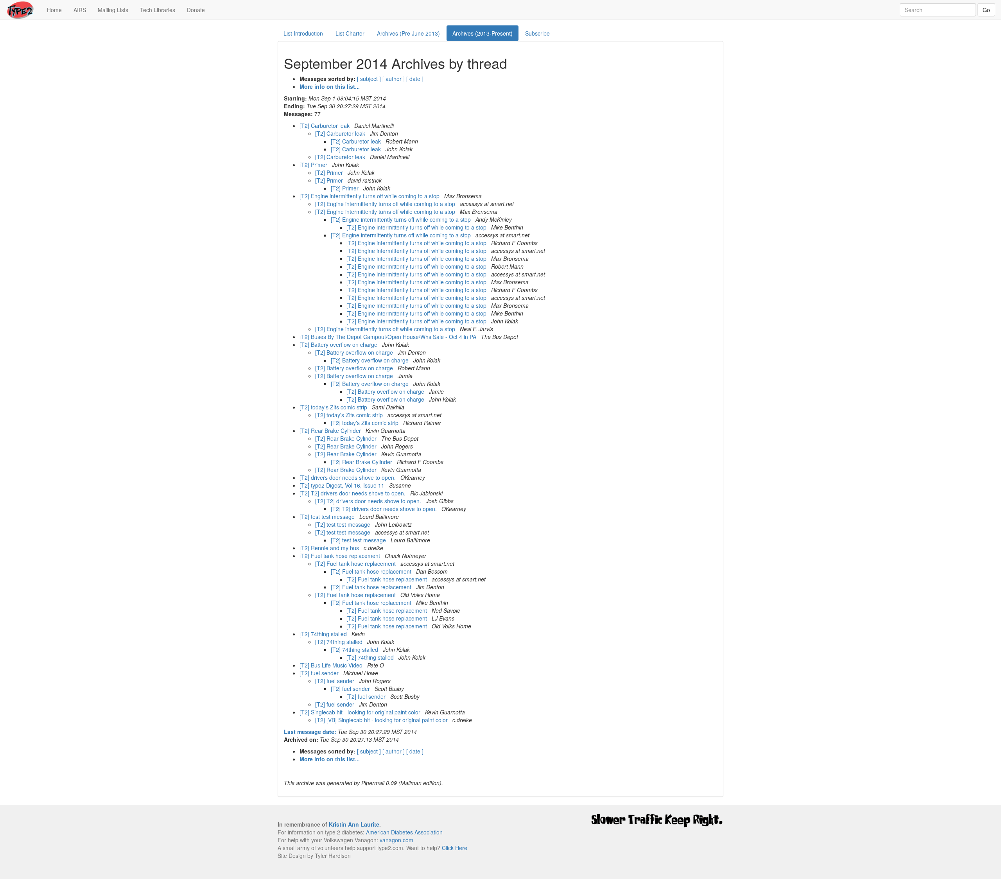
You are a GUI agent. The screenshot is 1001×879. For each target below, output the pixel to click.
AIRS (80, 10)
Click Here (454, 848)
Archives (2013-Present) (482, 33)
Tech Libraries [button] (157, 10)
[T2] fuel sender (320, 673)
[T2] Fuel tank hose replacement (341, 556)
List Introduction (303, 33)
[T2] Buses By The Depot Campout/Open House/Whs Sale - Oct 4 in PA (389, 337)
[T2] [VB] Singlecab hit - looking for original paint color (382, 720)
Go (986, 10)
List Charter (349, 33)
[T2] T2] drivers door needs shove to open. (353, 493)
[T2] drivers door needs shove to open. (348, 477)
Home (57, 9)
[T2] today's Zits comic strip (334, 407)
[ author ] (393, 79)
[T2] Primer (314, 165)
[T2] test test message (328, 516)
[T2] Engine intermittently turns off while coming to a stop (370, 196)
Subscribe (537, 33)
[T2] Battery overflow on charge (339, 344)
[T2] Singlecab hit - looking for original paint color (361, 712)
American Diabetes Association (404, 832)
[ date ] (414, 79)
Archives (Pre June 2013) (408, 33)
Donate (196, 10)
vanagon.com (396, 840)
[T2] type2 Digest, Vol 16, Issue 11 (343, 485)
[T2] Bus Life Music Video (332, 665)
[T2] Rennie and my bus (330, 548)
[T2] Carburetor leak (325, 125)
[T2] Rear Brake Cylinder (331, 430)
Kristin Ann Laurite (354, 824)
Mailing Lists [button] (113, 10)
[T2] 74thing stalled (324, 634)
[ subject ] (369, 79)
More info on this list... (330, 86)
